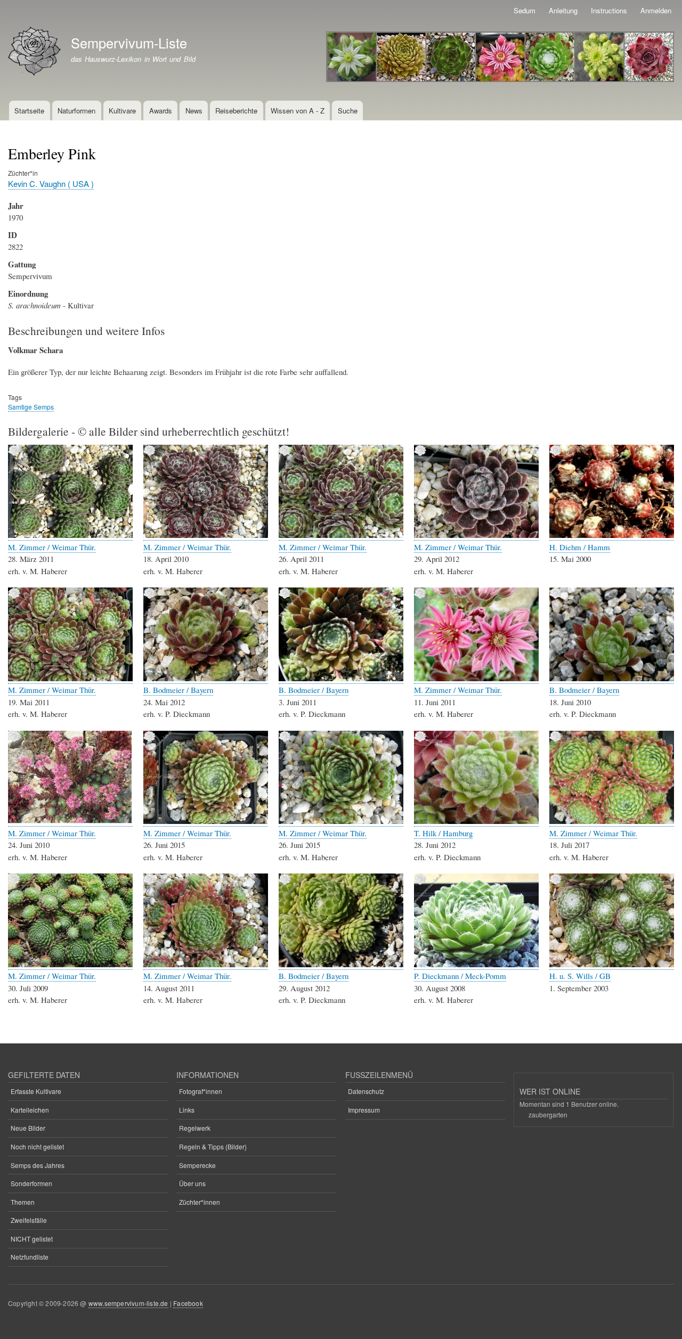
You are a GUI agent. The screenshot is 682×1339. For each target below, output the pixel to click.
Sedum (524, 10)
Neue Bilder (28, 1127)
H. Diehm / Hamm (579, 547)
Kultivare (122, 110)
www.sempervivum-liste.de (128, 1303)
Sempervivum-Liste (129, 42)
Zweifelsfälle (29, 1219)
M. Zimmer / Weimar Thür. (52, 547)
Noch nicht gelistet (37, 1146)
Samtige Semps (31, 406)
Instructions (609, 10)
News (193, 110)
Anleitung (563, 10)
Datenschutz (366, 1091)
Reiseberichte (236, 110)
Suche (348, 110)
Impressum (364, 1109)
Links (186, 1109)
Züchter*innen (199, 1201)
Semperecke (197, 1165)
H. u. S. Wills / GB (580, 975)
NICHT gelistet (32, 1238)
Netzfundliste (29, 1256)
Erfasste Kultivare (36, 1091)
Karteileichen (30, 1109)
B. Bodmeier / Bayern (178, 689)
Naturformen (76, 110)
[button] (70, 535)
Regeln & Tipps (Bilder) (213, 1146)
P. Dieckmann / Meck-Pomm (460, 975)
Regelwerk (194, 1127)
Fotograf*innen (200, 1091)
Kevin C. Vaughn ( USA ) (51, 183)
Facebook (188, 1303)
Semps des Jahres (37, 1165)
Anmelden (655, 10)
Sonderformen (31, 1183)
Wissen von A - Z (297, 110)
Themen (23, 1201)
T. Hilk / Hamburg (443, 833)
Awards (160, 110)
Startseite (29, 110)
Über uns (192, 1183)
